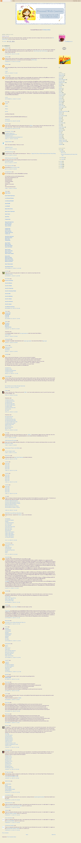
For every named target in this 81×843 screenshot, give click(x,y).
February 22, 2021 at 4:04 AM (12, 830)
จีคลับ (25, 392)
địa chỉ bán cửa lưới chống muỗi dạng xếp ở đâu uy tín (15, 622)
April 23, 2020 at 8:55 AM (11, 395)
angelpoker (7, 662)
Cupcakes (61, 99)
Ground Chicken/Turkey (63, 111)
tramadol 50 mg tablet (9, 371)
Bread (60, 84)
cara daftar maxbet (8, 406)
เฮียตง (6, 101)
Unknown (6, 47)
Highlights (60, 112)
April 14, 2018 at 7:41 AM (11, 73)
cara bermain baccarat (9, 399)
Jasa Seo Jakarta (8, 298)
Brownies (60, 88)
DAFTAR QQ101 (8, 784)
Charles (6, 390)
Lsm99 (6, 71)
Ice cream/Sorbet (62, 115)
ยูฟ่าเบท (6, 111)
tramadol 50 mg (8, 367)
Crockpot (60, 98)
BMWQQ (6, 637)
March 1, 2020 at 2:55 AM (11, 336)
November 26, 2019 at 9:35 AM (12, 308)
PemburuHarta (7, 643)
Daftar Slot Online (8, 654)
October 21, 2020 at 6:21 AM (12, 679)
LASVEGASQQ (8, 631)
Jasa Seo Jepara (8, 304)
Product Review (62, 127)
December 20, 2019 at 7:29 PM (12, 318)
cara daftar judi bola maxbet (10, 423)
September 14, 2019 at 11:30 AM (13, 268)
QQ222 (6, 785)
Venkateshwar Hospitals (9, 825)
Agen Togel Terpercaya (19, 457)
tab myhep (7, 733)
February (63, 157)
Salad (60, 132)
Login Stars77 (7, 649)
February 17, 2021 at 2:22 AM (12, 807)
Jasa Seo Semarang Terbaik (10, 290)
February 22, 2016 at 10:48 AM (12, 61)
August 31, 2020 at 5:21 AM (12, 588)
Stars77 (6, 645)
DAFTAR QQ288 (8, 786)
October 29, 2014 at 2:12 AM (12, 53)
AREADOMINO (8, 629)
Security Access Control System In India (14, 805)
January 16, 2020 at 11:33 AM (12, 328)
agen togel (45, 340)
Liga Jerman (7, 349)
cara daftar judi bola (8, 402)
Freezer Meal (61, 105)
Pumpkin (60, 128)
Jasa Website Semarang (9, 306)
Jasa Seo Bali (7, 293)
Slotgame (7, 123)
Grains (60, 108)
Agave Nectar (61, 73)
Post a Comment (5, 832)
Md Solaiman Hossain (9, 151)
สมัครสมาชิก (7, 119)
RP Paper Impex (8, 772)
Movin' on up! (63, 152)
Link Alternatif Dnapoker (9, 520)
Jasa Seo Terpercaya (9, 288)
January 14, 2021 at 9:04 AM (12, 769)
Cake (60, 91)
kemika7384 (7, 557)
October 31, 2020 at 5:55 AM (12, 690)
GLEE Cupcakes (62, 107)
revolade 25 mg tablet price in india (11, 744)
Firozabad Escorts (8, 763)
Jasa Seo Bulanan (8, 283)
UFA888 (6, 605)
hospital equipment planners (39, 796)
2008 (61, 166)
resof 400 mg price (8, 736)
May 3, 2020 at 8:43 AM (10, 437)
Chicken (60, 92)
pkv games (7, 639)
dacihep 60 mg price (8, 737)
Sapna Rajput (7, 750)
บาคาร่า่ (6, 693)
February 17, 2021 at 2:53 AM (12, 822)
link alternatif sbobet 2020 (9, 403)
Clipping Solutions (8, 141)
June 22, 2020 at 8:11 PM (11, 470)
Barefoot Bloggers (62, 79)
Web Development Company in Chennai (12, 507)
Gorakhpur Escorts (8, 757)
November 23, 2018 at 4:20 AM (12, 121)
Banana (60, 78)
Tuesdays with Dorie (62, 141)
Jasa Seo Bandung (8, 296)
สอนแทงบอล (7, 610)
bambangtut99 (7, 339)
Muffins (60, 117)
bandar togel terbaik (27, 340)
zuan (6, 496)
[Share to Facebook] (12, 41)
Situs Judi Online (8, 525)
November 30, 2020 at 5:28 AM (12, 711)
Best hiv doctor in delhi (15, 167)
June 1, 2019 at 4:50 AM (11, 188)
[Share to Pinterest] (14, 41)
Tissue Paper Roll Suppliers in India (11, 776)
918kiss (6, 106)
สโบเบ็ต (6, 68)
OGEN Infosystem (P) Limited (10, 158)
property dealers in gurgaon (12, 813)
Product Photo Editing (52, 153)
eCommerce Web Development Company (12, 503)
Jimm (6, 432)
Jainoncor (7, 810)
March (62, 151)
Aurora (6, 626)
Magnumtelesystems (9, 802)
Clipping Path (33, 153)
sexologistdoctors (8, 171)
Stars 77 (6, 646)
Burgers (60, 89)
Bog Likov (7, 725)
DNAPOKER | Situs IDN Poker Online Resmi (13, 513)
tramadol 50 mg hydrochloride (10, 370)
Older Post (54, 834)
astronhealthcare (8, 795)
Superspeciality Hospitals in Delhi (13, 828)
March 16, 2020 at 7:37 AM (11, 373)
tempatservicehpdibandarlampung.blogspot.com (14, 137)
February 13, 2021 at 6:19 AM (12, 799)
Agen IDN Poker (8, 530)
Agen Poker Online (8, 529)
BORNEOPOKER (8, 633)
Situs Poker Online (8, 524)
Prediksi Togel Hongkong (9, 531)
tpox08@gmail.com (69, 41)
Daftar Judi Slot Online (9, 655)
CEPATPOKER (8, 635)
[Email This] (9, 41)
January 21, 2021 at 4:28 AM (12, 778)
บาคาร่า (6, 97)
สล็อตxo (6, 108)
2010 (61, 162)
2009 (61, 164)
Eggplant (60, 104)
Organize (60, 119)
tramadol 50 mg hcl (8, 369)
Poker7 (6, 552)
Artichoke (60, 76)
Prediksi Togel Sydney (9, 533)
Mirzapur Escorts (8, 759)
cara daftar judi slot (8, 417)
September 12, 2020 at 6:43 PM (13, 657)
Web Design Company (9, 161)
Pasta (60, 121)
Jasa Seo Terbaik (8, 285)
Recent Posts (7, 455)
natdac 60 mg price (8, 741)
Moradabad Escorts (8, 766)
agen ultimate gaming (9, 427)
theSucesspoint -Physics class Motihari (12, 448)
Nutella (60, 118)
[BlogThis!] (10, 41)
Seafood (60, 137)
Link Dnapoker (7, 518)
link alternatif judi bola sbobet (10, 420)
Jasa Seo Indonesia (9, 301)
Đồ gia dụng (7, 376)
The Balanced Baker (46, 29)
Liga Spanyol (7, 348)
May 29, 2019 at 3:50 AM (11, 169)
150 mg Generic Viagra (9, 600)
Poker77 (6, 551)
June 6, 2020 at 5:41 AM (11, 452)
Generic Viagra (8, 596)
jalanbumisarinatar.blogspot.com (11, 134)
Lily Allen (6, 271)
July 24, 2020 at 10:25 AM (11, 554)
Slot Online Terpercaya (9, 653)
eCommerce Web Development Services (12, 502)
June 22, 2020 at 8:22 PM (11, 493)
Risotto (60, 131)
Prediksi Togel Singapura (9, 534)
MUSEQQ (7, 628)
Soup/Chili (61, 138)
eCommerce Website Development (11, 500)
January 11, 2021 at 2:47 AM (12, 747)
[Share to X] (11, 41)
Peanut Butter (61, 122)
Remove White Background (42, 153)
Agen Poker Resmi (8, 527)
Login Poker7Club (8, 547)
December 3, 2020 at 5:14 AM (12, 722)
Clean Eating (61, 94)
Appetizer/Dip (61, 75)
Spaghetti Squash (62, 140)
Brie (59, 86)
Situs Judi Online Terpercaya (10, 650)
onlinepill (6, 354)
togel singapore (8, 334)
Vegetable (60, 144)
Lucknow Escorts (8, 758)
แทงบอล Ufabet (14, 606)
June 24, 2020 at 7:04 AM (11, 510)
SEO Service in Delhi (9, 443)
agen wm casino (8, 428)
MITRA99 (7, 632)
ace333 (6, 103)
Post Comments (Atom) (11, 836)
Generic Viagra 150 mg (9, 599)
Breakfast (60, 85)
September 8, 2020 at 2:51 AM (12, 617)
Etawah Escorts (8, 762)
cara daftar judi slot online (9, 401)
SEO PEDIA (7, 278)
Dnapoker (7, 521)
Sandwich (60, 134)
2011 (61, 161)
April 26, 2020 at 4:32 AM (11, 430)
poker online (7, 463)
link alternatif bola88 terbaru (10, 405)
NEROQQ (7, 636)
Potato (60, 125)
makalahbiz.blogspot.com (9, 133)
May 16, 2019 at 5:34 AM (11, 155)
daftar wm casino (8, 425)
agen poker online (8, 667)
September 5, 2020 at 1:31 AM (12, 602)
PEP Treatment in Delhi (9, 165)
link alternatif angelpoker (9, 664)
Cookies (60, 96)
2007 (61, 167)
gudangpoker (7, 670)
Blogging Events (62, 82)
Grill (59, 109)
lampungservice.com (9, 135)
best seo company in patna (10, 451)
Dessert (60, 102)
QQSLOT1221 (7, 781)
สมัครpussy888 (8, 677)
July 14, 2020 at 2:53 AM (11, 540)
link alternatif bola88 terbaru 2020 (11, 421)
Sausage (60, 135)
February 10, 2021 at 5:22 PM (12, 792)
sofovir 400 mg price (9, 735)
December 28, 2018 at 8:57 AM (12, 128)
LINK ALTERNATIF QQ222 (10, 789)
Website (19, 514)
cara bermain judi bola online (10, 407)
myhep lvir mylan (8, 745)
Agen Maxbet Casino (9, 266)
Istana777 (7, 660)
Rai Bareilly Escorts (8, 761)
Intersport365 (7, 314)
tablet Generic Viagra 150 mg (10, 598)
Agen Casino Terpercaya (9, 651)
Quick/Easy (61, 130)
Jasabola (6, 461)
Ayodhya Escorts (8, 755)
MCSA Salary (34, 59)
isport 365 (7, 315)
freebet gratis (7, 668)
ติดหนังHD (7, 674)
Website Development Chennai (10, 504)
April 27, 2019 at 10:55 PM (11, 138)
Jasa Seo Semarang (9, 280)
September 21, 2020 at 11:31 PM (13, 671)
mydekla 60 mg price (9, 740)
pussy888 (7, 581)
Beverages (61, 81)
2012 (61, 149)
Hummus (60, 114)
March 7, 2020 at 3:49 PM (11, 351)
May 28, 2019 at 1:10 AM (11, 162)
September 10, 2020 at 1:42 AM (13, 640)
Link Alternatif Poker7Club (10, 550)
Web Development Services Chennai (11, 505)
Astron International (8, 817)
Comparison (61, 95)
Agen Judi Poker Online (9, 544)
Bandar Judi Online (8, 347)
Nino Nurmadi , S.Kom (9, 131)
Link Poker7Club (8, 548)
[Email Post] (7, 41)
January (62, 159)
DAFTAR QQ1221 (8, 790)
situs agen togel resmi (24, 333)
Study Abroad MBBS (11, 820)
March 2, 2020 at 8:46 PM (11, 342)
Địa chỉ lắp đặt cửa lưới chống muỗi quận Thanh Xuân (15, 385)
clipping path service (9, 147)
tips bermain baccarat (9, 416)
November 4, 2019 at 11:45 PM (12, 275)
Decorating (61, 101)
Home (27, 834)
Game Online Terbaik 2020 (10, 526)
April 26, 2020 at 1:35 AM (11, 411)
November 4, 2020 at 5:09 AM (12, 699)
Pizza (60, 124)
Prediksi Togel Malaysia (9, 535)
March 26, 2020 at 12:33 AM (12, 387)
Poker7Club (7, 546)
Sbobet (6, 191)
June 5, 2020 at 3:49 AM (11, 445)
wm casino (7, 410)
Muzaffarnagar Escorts (9, 767)
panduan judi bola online (9, 424)
